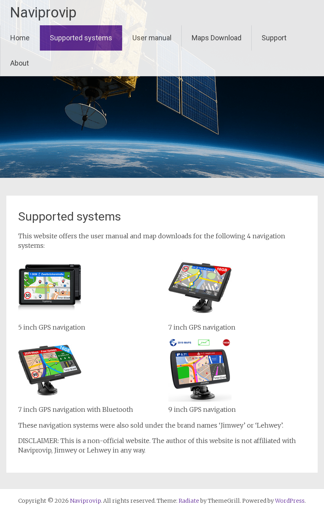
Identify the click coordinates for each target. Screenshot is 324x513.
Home (20, 38)
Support (274, 38)
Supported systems (81, 38)
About (19, 63)
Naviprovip (43, 12)
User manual (151, 38)
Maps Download (216, 38)
